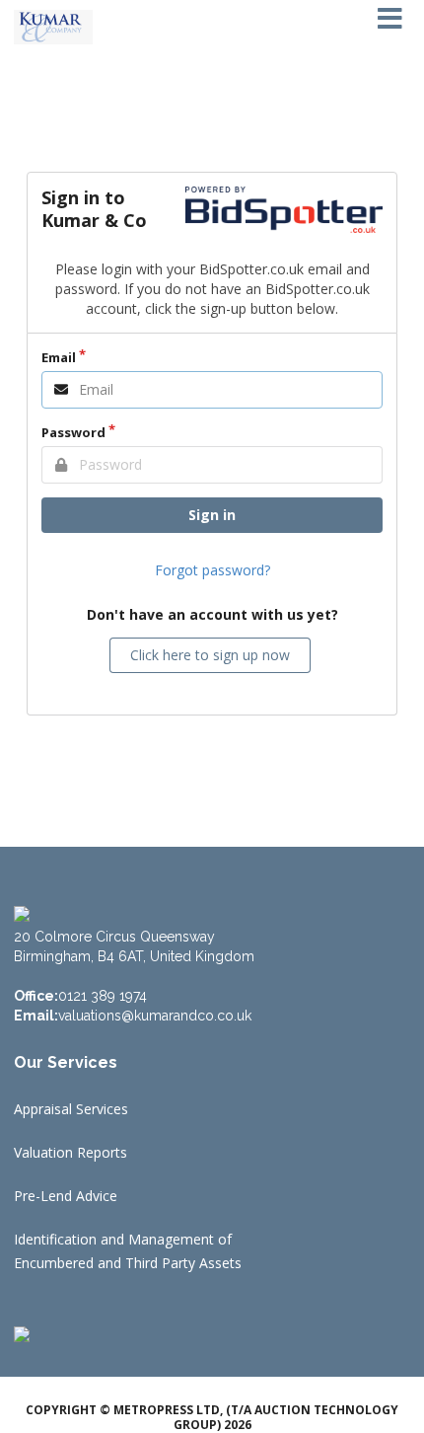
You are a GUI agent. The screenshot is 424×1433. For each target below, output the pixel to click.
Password (73, 432)
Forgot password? (212, 570)
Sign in (212, 514)
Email (58, 357)
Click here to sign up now (210, 654)
